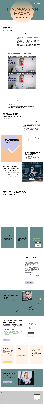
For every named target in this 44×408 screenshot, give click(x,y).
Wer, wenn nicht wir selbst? (36, 353)
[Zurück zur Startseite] (38, 3)
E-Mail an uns (7, 339)
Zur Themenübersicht (22, 355)
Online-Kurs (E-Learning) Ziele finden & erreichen (12, 332)
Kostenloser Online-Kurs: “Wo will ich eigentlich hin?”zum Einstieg (36, 232)
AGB (2, 400)
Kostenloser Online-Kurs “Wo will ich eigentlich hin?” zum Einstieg (14, 331)
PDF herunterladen (29, 282)
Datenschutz (3, 399)
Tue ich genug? (34, 352)
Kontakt (2, 398)
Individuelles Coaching (36, 240)
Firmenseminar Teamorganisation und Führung (11, 333)
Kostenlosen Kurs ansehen (7, 362)
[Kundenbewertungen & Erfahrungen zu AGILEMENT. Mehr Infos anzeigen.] (31, 334)
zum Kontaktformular (8, 382)
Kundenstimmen (3, 395)
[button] (1, 406)
